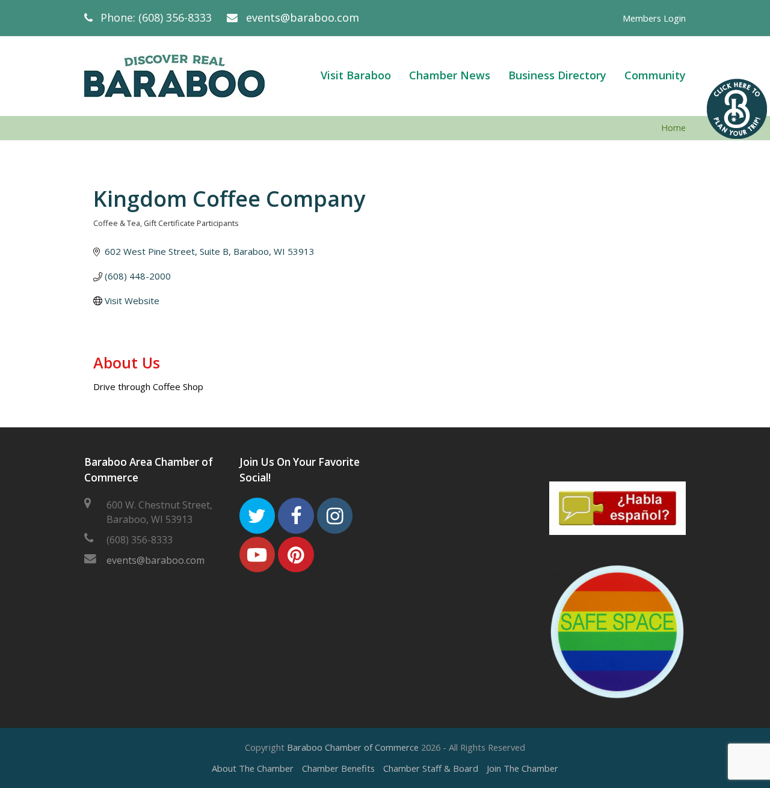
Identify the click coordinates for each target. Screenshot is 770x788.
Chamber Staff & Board (430, 768)
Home (673, 127)
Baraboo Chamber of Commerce (353, 747)
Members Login (654, 18)
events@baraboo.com (302, 17)
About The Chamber (253, 768)
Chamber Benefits (338, 768)
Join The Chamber (522, 768)
